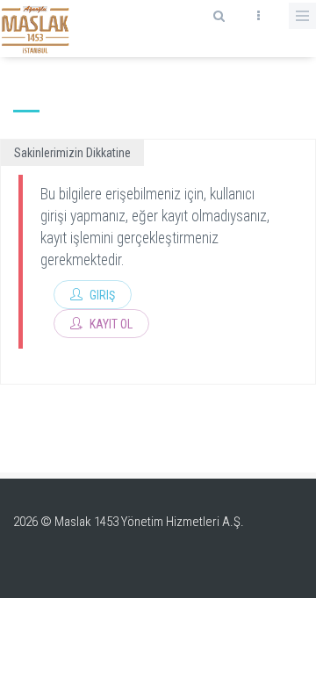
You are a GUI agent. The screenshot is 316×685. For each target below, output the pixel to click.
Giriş (101, 295)
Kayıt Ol (110, 324)
